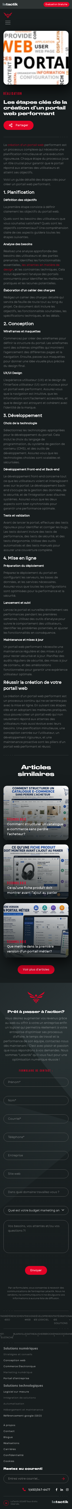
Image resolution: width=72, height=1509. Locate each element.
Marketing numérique (17, 1372)
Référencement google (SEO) (22, 1415)
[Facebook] (56, 1490)
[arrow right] (63, 1478)
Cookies (8, 1461)
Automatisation (13, 1403)
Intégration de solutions (19, 1397)
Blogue (8, 1437)
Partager (22, 125)
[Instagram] (67, 1490)
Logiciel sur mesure (16, 1391)
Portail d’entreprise (16, 1378)
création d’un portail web (26, 145)
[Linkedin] (61, 1490)
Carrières (9, 1449)
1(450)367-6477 (39, 1490)
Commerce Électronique (19, 1366)
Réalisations (11, 1443)
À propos (9, 1425)
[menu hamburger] (7, 22)
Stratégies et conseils (17, 1354)
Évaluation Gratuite (56, 4)
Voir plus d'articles (36, 969)
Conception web (14, 1360)
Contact (9, 1431)
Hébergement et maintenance (23, 1409)
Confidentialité (13, 1455)
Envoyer (36, 1270)
